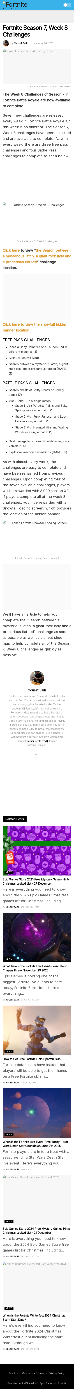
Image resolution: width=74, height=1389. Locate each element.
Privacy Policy (56, 1373)
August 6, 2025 (28, 1082)
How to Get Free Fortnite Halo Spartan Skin (32, 1059)
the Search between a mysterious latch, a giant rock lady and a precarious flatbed (37, 256)
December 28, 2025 (29, 907)
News (9, 872)
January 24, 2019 (44, 43)
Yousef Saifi (20, 43)
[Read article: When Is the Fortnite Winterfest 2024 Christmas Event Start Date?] (37, 1287)
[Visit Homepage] (23, 5)
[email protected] (37, 741)
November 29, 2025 (30, 1000)
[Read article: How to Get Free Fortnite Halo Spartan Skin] (37, 1030)
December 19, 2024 (29, 1349)
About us (13, 1373)
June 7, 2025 (26, 1169)
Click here (11, 250)
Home (42, 1373)
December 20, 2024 (29, 1256)
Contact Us (28, 1373)
